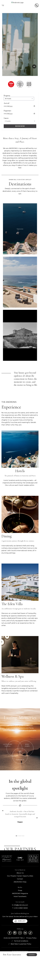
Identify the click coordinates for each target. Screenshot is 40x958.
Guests (6, 118)
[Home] (20, 5)
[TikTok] (30, 933)
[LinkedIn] (25, 933)
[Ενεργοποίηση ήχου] (34, 66)
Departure (7, 111)
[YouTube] (20, 933)
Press (20, 890)
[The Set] (20, 858)
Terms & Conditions (21, 941)
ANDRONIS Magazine (20, 893)
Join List (21, 921)
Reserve (32, 954)
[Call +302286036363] (37, 5)
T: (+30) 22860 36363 (20, 908)
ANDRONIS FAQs (20, 882)
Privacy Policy (31, 938)
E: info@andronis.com (20, 905)
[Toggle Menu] (2, 5)
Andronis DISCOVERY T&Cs (14, 938)
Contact (20, 879)
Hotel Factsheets (20, 896)
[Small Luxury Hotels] (33, 859)
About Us (20, 873)
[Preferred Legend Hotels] (6, 859)
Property (7, 95)
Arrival (6, 103)
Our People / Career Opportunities (20, 876)
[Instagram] (15, 933)
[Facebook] (9, 933)
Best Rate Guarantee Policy (21, 944)
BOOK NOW (20, 126)
